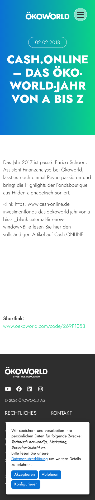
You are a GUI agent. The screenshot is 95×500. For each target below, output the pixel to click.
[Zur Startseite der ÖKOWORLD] (47, 15)
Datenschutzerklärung (29, 459)
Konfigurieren (25, 484)
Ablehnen (50, 474)
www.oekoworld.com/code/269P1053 (44, 326)
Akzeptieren (24, 474)
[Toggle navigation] (80, 14)
